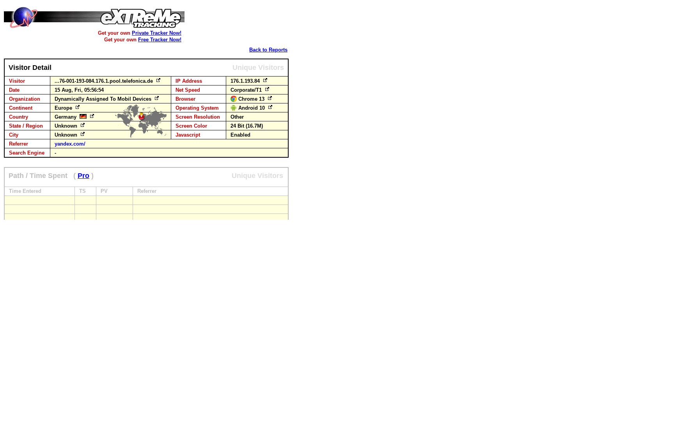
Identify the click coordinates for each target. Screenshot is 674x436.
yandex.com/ (70, 144)
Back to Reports (268, 50)
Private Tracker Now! (156, 33)
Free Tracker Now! (159, 40)
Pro (83, 176)
